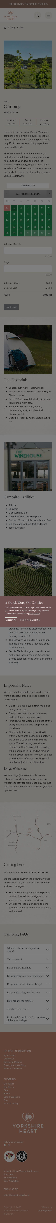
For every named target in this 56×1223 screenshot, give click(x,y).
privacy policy (34, 613)
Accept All (11, 619)
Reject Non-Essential (30, 619)
